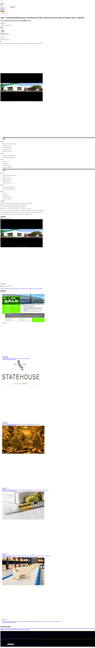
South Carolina (49, 633)
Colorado (19, 633)
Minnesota (26, 633)
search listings (2, 9)
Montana (45, 633)
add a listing (2, 11)
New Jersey (40, 633)
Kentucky (67, 633)
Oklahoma (22, 633)
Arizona (64, 633)
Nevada (34, 633)
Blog (1, 644)
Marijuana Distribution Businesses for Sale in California (38, 628)
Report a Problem (10, 644)
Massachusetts (82, 633)
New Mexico (30, 633)
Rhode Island (71, 633)
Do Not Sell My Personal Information (32, 644)
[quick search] (14, 7)
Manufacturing (11, 157)
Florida (36, 633)
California (9, 633)
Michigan (2, 633)
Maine (43, 633)
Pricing (6, 644)
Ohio (58, 633)
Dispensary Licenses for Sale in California (21, 628)
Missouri (56, 633)
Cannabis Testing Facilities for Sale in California (12, 629)
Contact (15, 644)
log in (1, 10)
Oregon (16, 633)
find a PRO (2, 8)
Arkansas (78, 633)
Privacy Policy (19, 644)
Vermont (75, 633)
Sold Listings (9, 639)
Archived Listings (3, 639)
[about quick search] (12, 7)
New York (13, 633)
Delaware (61, 633)
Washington (6, 633)
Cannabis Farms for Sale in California (54, 628)
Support (3, 644)
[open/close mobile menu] (1, 5)
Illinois (53, 633)
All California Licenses (25, 629)
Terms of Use (24, 644)
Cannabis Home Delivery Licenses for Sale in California (70, 628)
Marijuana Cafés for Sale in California (7, 628)
